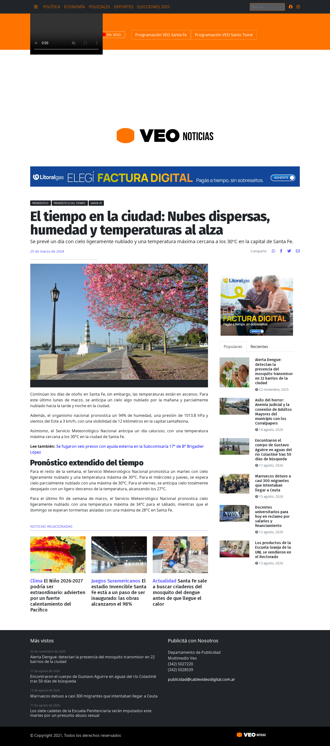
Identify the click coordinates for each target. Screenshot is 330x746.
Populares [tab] (233, 346)
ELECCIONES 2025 (153, 6)
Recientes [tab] (259, 346)
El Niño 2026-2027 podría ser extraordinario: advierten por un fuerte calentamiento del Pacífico (57, 595)
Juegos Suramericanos (116, 581)
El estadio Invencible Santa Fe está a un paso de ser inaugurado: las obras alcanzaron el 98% (118, 592)
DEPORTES (123, 6)
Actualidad (165, 581)
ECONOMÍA (74, 6)
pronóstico (40, 203)
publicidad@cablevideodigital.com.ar (201, 679)
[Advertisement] (165, 86)
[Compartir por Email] (298, 251)
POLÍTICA (51, 6)
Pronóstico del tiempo (70, 203)
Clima (37, 581)
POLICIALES (99, 6)
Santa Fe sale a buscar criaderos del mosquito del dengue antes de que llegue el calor (180, 592)
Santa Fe (96, 203)
